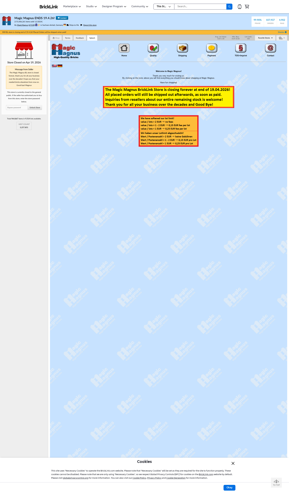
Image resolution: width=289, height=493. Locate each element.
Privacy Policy (154, 478)
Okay (229, 488)
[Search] (229, 7)
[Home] (49, 6)
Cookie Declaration (176, 478)
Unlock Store (35, 107)
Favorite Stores (264, 38)
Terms (67, 38)
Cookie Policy (139, 478)
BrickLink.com (206, 474)
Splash (92, 38)
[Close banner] (233, 463)
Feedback (80, 38)
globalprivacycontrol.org (75, 478)
